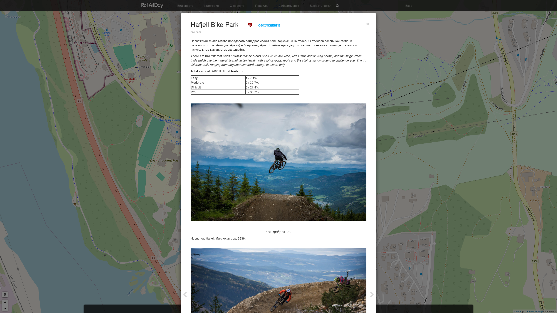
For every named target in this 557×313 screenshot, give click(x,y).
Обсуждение (269, 25)
